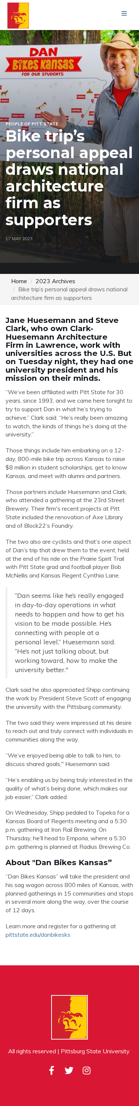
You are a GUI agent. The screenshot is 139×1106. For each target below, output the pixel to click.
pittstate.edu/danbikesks (38, 934)
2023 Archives (55, 281)
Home (19, 281)
